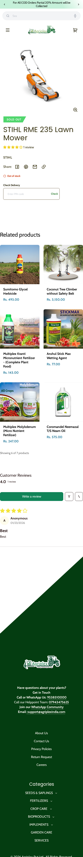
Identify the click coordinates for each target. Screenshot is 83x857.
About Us (41, 733)
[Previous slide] (4, 4)
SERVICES (41, 840)
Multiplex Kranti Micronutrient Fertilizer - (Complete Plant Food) (19, 360)
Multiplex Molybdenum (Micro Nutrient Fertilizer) (19, 431)
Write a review (31, 496)
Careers (41, 765)
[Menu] (7, 29)
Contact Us (41, 741)
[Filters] (69, 496)
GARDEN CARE (41, 832)
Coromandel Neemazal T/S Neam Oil (63, 429)
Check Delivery (11, 185)
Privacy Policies (41, 749)
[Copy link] (43, 166)
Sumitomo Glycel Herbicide (15, 291)
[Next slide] (78, 4)
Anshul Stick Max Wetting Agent (59, 356)
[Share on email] (34, 166)
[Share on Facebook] (17, 166)
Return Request (41, 757)
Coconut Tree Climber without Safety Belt (62, 291)
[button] (13, 147)
